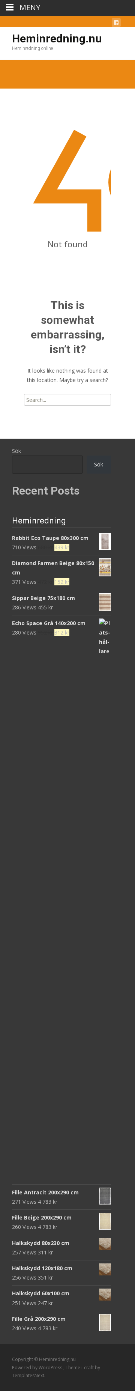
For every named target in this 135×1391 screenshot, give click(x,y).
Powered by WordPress (37, 1367)
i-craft (88, 1367)
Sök (16, 450)
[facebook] (116, 23)
